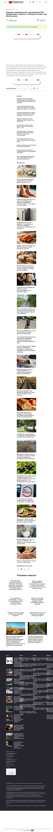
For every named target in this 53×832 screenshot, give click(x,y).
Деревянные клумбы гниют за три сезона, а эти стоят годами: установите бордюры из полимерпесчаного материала (26, 456)
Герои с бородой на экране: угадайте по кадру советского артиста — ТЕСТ (40, 691)
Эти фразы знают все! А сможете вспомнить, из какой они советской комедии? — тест (28, 683)
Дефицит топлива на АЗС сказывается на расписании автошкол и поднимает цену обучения (19, 690)
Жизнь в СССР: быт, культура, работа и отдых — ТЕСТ (40, 664)
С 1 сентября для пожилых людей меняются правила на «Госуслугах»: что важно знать (26, 500)
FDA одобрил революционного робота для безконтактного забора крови (26, 140)
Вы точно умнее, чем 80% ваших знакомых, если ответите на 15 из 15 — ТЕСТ (41, 680)
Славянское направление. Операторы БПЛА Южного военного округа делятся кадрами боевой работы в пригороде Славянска (35, 639)
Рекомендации (10, 756)
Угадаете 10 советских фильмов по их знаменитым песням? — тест (28, 695)
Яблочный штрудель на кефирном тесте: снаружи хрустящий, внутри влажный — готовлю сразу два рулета (26, 414)
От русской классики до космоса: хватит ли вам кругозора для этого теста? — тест (41, 674)
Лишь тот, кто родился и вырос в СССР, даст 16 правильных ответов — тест (28, 712)
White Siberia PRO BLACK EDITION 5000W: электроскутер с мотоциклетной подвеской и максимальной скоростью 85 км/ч (18, 662)
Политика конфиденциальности (11, 759)
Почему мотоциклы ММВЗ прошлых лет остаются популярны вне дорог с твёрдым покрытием (19, 736)
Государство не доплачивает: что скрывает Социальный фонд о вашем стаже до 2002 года (26, 435)
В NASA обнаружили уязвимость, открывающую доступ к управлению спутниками (26, 151)
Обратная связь (10, 751)
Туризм (8, 766)
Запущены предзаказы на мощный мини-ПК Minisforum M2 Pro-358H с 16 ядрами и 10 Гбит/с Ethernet (26, 114)
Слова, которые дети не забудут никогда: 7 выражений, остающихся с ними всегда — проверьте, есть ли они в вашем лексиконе (26, 349)
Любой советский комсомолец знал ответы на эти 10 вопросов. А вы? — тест (28, 689)
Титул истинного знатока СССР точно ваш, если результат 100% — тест (28, 670)
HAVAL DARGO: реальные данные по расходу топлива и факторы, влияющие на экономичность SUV (19, 699)
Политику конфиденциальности (17, 788)
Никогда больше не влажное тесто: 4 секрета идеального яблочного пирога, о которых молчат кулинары (25, 268)
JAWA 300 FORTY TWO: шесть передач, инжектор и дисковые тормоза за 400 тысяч (19, 681)
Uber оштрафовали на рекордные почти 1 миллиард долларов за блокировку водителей (26, 158)
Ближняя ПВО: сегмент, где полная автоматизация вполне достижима (37, 614)
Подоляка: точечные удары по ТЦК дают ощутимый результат (16, 614)
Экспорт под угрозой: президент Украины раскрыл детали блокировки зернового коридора (37, 601)
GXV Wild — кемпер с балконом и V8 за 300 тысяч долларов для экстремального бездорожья (19, 727)
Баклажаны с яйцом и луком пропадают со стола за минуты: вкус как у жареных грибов (26, 520)
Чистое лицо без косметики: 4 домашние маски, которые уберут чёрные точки (26, 181)
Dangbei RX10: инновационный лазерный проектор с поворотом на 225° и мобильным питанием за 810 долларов (26, 100)
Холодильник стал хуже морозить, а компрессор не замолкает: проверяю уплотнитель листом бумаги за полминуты (26, 225)
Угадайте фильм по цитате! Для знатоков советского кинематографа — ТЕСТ (41, 703)
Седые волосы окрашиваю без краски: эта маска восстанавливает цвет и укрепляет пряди (26, 289)
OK (32, 830)
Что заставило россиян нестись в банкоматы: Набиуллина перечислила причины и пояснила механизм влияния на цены (26, 339)
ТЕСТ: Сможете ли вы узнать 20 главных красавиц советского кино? (42, 669)
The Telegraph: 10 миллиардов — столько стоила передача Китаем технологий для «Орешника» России (15, 601)
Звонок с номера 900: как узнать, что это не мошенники (26, 561)
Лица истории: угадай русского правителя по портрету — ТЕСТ (40, 708)
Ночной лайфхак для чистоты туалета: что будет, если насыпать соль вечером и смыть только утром (26, 541)
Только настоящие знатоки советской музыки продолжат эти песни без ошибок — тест (28, 665)
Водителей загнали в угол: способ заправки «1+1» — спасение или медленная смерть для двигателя (25, 371)
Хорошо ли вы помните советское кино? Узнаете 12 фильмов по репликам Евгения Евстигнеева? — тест (28, 706)
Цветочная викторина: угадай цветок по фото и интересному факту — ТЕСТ (25, 126)
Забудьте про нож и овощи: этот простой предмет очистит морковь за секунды (26, 247)
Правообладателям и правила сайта (11, 754)
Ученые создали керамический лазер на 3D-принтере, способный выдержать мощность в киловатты (26, 108)
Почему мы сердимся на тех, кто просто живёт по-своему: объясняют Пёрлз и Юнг (26, 332)
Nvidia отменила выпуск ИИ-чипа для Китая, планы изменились (26, 146)
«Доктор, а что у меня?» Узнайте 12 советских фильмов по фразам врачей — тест (28, 700)
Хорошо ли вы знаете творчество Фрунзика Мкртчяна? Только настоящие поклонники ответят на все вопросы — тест (28, 677)
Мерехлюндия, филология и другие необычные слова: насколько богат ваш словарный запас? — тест (42, 686)
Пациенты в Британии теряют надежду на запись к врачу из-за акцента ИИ (25, 120)
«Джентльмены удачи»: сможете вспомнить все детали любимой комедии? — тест (27, 659)
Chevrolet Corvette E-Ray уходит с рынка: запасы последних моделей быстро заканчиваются (19, 745)
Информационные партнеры (10, 762)
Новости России (10, 764)
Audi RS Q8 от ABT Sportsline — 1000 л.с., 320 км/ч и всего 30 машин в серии (19, 708)
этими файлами (26, 830)
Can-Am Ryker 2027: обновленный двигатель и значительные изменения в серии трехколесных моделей (19, 718)
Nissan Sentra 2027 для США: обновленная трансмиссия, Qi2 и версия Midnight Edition (18, 672)
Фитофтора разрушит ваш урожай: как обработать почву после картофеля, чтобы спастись (26, 393)
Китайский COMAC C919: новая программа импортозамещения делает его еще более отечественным (25, 133)
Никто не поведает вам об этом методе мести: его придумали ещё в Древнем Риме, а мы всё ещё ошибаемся (26, 311)
